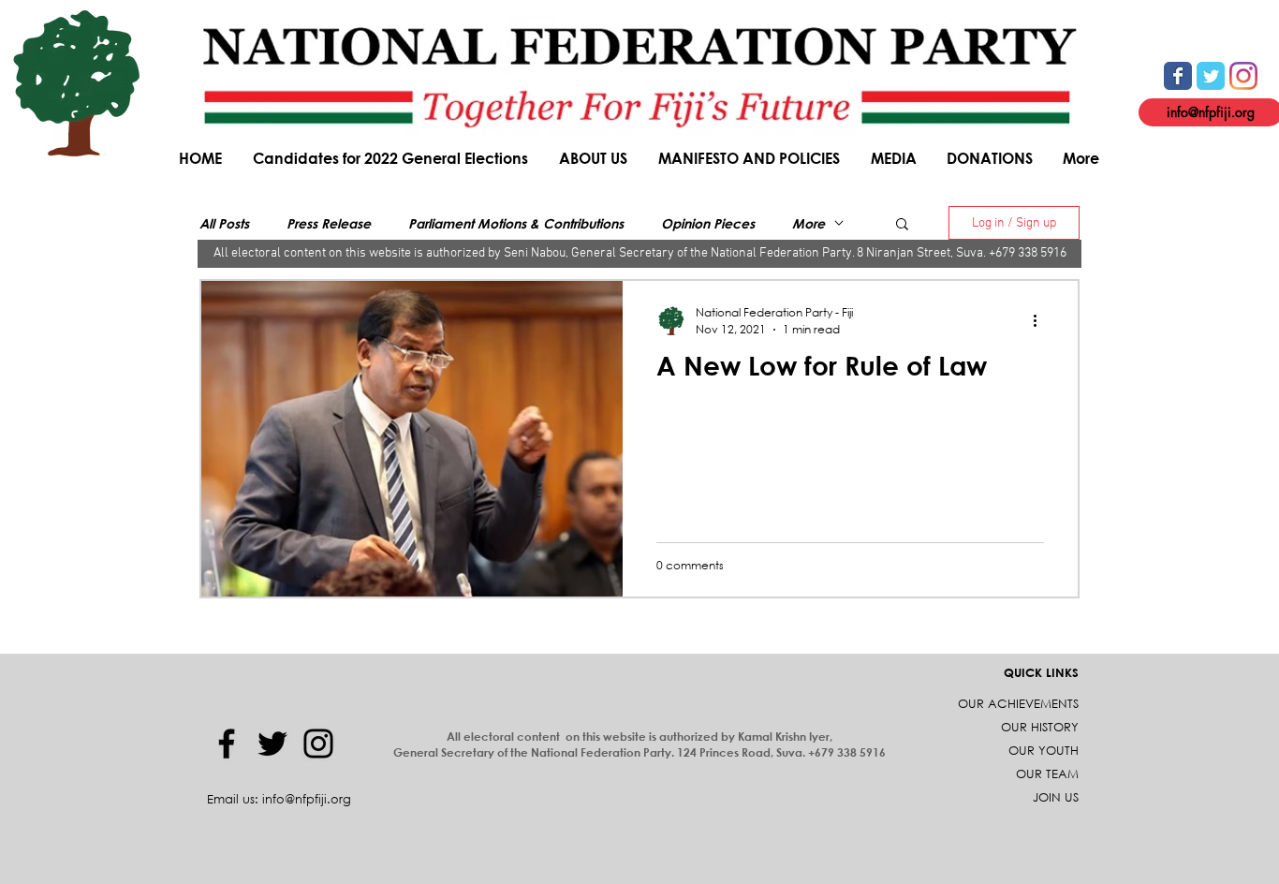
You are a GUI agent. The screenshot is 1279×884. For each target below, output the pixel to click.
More (808, 223)
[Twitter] (272, 743)
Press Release (329, 223)
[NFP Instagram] (1243, 76)
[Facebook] (226, 743)
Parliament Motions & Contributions (516, 223)
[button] (594, 158)
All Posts (224, 223)
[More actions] (1041, 320)
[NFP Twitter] (1211, 76)
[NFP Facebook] (1178, 76)
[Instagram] (318, 743)
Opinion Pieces (708, 223)
